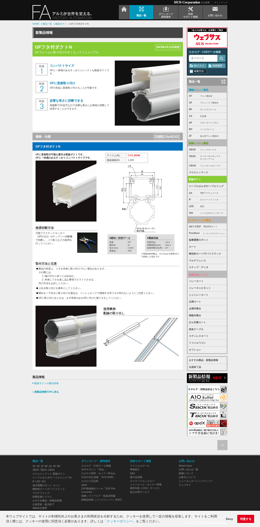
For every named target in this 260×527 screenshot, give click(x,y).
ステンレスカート (198, 336)
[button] (163, 521)
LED (196, 206)
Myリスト (199, 65)
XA (203, 193)
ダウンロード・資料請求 (95, 461)
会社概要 (205, 2)
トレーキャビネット (200, 288)
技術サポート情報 (140, 461)
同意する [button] (245, 518)
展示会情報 (136, 477)
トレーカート (196, 281)
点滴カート (195, 301)
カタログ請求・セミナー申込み (98, 473)
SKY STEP (203, 226)
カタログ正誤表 (89, 481)
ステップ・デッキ (198, 267)
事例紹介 (135, 469)
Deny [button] (229, 518)
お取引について (187, 477)
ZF (203, 136)
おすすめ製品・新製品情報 (203, 360)
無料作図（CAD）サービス (145, 488)
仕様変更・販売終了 (43, 504)
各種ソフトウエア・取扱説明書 (98, 495)
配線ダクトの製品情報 (46, 383)
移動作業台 (195, 315)
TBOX (204, 157)
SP (203, 122)
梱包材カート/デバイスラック (205, 253)
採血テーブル (196, 329)
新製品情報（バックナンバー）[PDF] (101, 499)
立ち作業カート (197, 322)
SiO (206, 213)
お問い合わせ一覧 (188, 469)
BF (202, 109)
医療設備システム (42, 496)
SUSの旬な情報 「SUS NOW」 (98, 477)
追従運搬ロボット (42, 485)
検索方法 (199, 71)
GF (203, 102)
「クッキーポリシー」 (119, 521)
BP (201, 129)
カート (192, 246)
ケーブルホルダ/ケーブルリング (206, 186)
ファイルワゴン (197, 342)
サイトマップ (221, 2)
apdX (84, 485)
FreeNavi (207, 233)
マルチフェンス (197, 260)
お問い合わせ (187, 461)
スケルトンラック (198, 172)
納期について (186, 473)
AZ (197, 116)
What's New (185, 465)
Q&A (132, 473)
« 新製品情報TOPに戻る (45, 391)
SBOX (202, 149)
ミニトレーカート (198, 294)
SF (200, 96)
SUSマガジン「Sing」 (93, 469)
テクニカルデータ (140, 465)
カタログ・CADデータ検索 (205, 51)
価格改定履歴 (39, 508)
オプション (195, 349)
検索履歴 (217, 65)
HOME (35, 24)
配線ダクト (61, 24)
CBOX (204, 165)
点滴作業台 (195, 308)
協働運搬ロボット (198, 239)
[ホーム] (124, 12)
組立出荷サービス (140, 492)
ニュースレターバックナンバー (196, 481)
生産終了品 (195, 367)
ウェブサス (185, 485)
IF (203, 199)
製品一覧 (47, 24)
